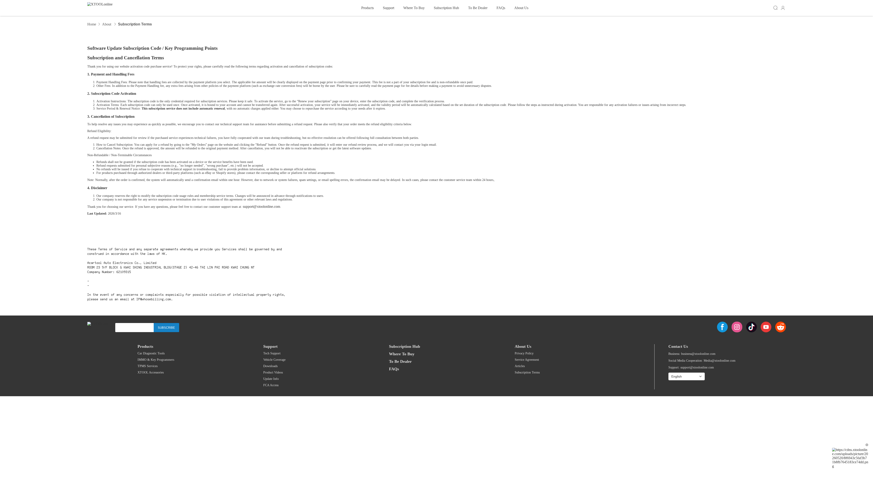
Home (91, 24)
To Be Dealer (477, 8)
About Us (521, 8)
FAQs (501, 8)
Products (367, 8)
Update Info (271, 379)
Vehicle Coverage (274, 359)
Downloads (270, 366)
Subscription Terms (527, 372)
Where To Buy (414, 8)
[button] (782, 8)
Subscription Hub (446, 8)
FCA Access (270, 385)
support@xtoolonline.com (261, 206)
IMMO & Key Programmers (156, 359)
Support (388, 8)
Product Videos (273, 372)
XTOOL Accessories (151, 372)
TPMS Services (148, 366)
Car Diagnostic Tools (151, 353)
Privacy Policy (524, 353)
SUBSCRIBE (166, 327)
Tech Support (272, 353)
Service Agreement (527, 359)
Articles (520, 366)
